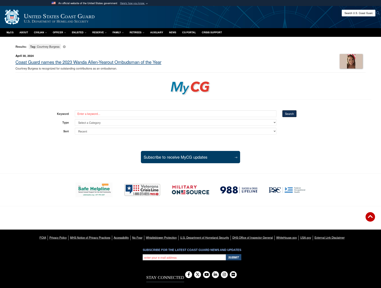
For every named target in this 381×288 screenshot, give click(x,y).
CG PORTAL (189, 32)
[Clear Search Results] (190, 46)
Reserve (98, 32)
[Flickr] (233, 275)
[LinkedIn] (215, 275)
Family (117, 32)
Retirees (135, 32)
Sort (66, 131)
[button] (134, 3)
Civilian (39, 32)
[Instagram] (224, 275)
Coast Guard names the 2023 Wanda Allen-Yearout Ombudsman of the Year (88, 62)
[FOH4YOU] (287, 190)
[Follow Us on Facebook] (188, 275)
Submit (233, 257)
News (172, 32)
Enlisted (78, 32)
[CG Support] (190, 189)
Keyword (63, 114)
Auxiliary (156, 32)
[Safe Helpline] (93, 189)
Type (65, 122)
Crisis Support (212, 32)
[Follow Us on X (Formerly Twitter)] (197, 275)
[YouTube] (206, 275)
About (23, 32)
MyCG (10, 32)
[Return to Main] (370, 219)
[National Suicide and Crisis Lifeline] (238, 189)
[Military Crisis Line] (142, 190)
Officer (58, 32)
